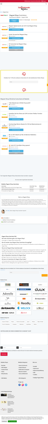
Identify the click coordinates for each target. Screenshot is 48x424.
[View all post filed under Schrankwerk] (24, 294)
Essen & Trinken (5, 321)
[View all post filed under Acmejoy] (24, 313)
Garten (25, 371)
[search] (46, 3)
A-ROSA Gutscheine (14, 106)
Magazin (44, 1)
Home (1, 12)
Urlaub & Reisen (22, 367)
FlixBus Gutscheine (14, 116)
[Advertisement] (24, 61)
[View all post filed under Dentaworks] (7, 308)
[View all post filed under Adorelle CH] (7, 294)
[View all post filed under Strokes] (7, 285)
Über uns (35, 362)
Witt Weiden (4, 367)
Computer (15, 324)
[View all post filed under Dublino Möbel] (40, 285)
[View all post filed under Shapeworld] (7, 299)
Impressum (36, 368)
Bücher (35, 324)
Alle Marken (4, 378)
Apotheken (28, 324)
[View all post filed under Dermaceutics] (40, 299)
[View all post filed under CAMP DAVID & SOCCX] (7, 313)
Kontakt (35, 366)
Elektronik (21, 324)
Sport (28, 321)
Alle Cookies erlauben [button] (12, 421)
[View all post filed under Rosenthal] (7, 303)
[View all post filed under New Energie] (7, 289)
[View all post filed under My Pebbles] (40, 303)
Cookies (35, 374)
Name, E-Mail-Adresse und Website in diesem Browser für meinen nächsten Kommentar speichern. (22, 350)
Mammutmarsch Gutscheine (15, 127)
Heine (2, 371)
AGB (34, 372)
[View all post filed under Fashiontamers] (40, 294)
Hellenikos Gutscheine (14, 138)
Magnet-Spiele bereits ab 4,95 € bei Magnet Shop (23, 26)
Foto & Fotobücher (6, 324)
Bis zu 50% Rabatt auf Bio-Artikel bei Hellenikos (22, 134)
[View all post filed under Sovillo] (40, 308)
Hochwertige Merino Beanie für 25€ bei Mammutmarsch (25, 124)
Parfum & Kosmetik (20, 321)
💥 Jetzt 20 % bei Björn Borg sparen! (19, 145)
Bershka (3, 365)
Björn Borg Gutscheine (14, 148)
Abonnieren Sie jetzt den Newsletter (33, 1)
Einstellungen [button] (4, 421)
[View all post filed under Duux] (40, 289)
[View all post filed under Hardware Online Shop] (24, 289)
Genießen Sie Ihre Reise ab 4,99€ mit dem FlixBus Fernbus (25, 113)
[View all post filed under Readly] (24, 303)
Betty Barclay (4, 373)
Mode (12, 321)
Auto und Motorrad (23, 373)
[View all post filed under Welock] (24, 308)
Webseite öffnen (14, 21)
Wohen (33, 321)
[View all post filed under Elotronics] (24, 285)
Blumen (20, 371)
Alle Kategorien (22, 378)
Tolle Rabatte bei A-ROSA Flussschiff (19, 103)
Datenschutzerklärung (38, 370)
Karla (9, 210)
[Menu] (1, 3)
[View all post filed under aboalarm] (24, 299)
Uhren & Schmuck (23, 365)
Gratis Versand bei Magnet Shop (18, 34)
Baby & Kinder (40, 321)
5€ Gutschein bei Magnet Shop (17, 44)
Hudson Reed (4, 369)
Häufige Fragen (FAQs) (38, 377)
